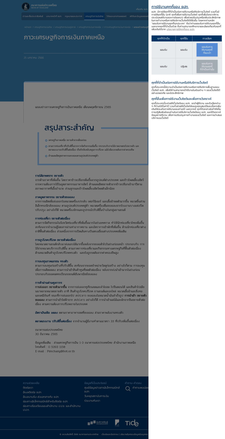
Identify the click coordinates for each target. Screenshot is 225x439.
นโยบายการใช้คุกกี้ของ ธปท (180, 29)
